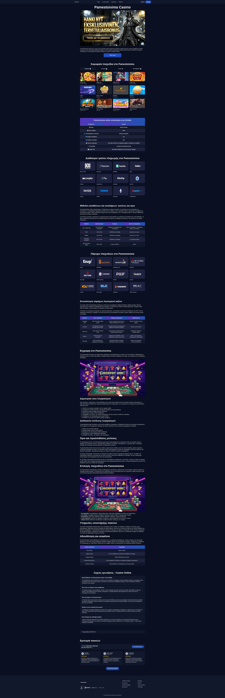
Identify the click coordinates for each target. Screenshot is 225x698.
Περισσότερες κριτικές (112, 668)
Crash (119, 68)
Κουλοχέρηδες (136, 68)
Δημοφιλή (87, 68)
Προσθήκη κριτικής (138, 646)
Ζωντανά (103, 68)
